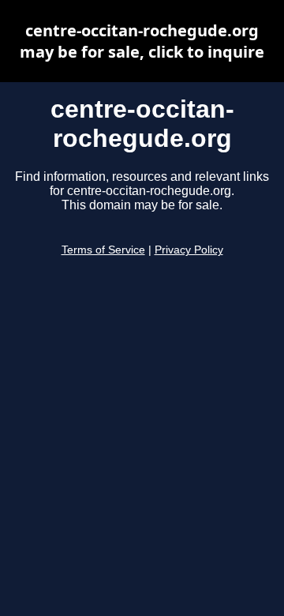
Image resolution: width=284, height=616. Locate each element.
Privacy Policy (189, 250)
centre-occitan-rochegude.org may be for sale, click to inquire (142, 41)
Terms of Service (103, 250)
